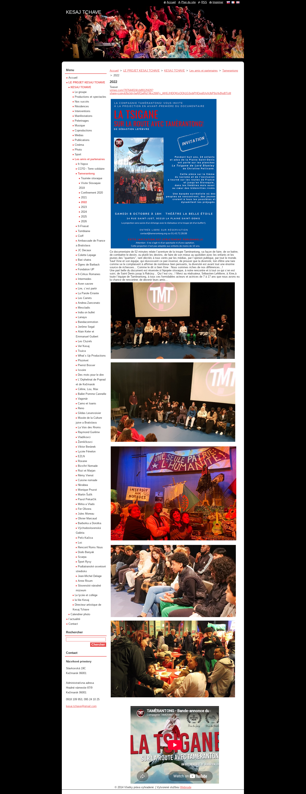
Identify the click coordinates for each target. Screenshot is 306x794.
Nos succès (82, 101)
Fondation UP (86, 269)
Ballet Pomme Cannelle (92, 393)
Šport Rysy (84, 561)
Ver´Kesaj (84, 346)
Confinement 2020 (92, 192)
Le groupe (81, 92)
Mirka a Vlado (86, 504)
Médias (79, 135)
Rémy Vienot (85, 475)
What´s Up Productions (92, 355)
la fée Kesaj (82, 599)
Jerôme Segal (86, 326)
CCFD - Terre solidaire (91, 168)
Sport (78, 154)
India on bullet (86, 312)
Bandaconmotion (88, 322)
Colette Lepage (87, 255)
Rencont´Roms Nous (90, 547)
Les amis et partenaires (203, 70)
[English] (238, 2)
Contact (73, 623)
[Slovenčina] (228, 2)
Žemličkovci (85, 441)
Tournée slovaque (91, 178)
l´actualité (74, 619)
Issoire (82, 370)
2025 (84, 216)
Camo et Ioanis (87, 403)
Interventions (82, 111)
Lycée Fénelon (87, 451)
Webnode (185, 787)
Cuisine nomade (87, 480)
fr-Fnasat (83, 226)
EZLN (81, 456)
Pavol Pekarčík (87, 499)
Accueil (114, 70)
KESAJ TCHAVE (174, 70)
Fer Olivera (84, 508)
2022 (84, 202)
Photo (78, 149)
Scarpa (82, 556)
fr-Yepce (83, 163)
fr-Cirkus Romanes (89, 274)
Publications (82, 140)
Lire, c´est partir (87, 288)
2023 (84, 207)
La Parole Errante (88, 293)
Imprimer (218, 2)
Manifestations (83, 115)
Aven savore (85, 283)
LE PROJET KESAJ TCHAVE (141, 70)
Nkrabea (83, 485)
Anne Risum (85, 580)
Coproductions (83, 130)
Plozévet (83, 360)
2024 (84, 211)
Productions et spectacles (90, 96)
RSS (204, 2)
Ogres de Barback (89, 264)
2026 (84, 221)
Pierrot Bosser (86, 365)
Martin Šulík (85, 494)
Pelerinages (82, 120)
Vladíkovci (84, 437)
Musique (80, 125)
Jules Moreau (86, 513)
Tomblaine (84, 231)
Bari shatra (84, 259)
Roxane (82, 461)
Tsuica (82, 350)
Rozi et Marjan (86, 470)
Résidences (82, 106)
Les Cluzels (85, 341)
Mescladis (84, 307)
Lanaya (82, 317)
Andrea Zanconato (89, 302)
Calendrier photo (80, 614)
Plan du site (188, 2)
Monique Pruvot (87, 489)
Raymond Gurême (89, 432)
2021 (84, 197)
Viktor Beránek (87, 446)
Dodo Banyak (86, 552)
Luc (80, 542)
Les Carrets (85, 298)
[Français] (233, 2)
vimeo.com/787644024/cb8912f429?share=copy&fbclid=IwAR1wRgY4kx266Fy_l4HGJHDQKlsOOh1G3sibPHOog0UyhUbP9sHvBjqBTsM (170, 92)
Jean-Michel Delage (90, 576)
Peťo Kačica (85, 537)
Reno (81, 408)
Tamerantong (230, 70)
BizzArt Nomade (88, 465)
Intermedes (84, 278)
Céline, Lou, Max (88, 389)
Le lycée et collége (86, 595)
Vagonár (83, 398)
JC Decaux (84, 250)
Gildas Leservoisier (89, 413)
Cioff (80, 235)
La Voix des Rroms (89, 427)
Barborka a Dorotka (89, 523)
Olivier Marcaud (87, 518)
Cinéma (79, 144)
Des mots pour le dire (91, 374)
